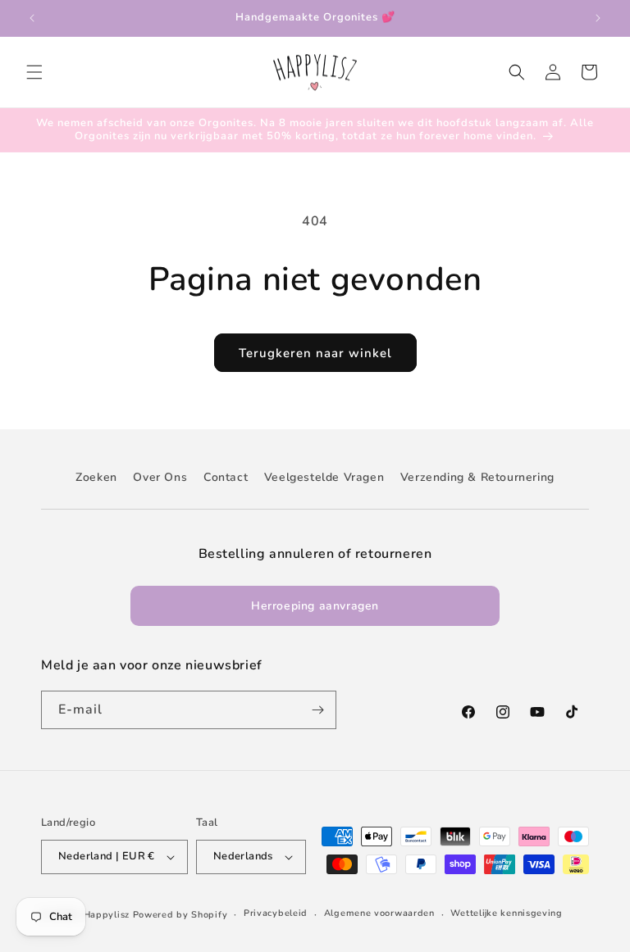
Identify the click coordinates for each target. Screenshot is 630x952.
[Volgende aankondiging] (598, 18)
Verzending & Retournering (477, 477)
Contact (225, 477)
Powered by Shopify (180, 915)
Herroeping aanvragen (315, 606)
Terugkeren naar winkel (315, 353)
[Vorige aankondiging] (32, 18)
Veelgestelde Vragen (324, 477)
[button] (34, 72)
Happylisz (107, 915)
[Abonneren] (317, 710)
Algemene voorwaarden (379, 913)
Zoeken (96, 477)
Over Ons (160, 477)
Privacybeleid (276, 913)
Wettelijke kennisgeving (506, 913)
